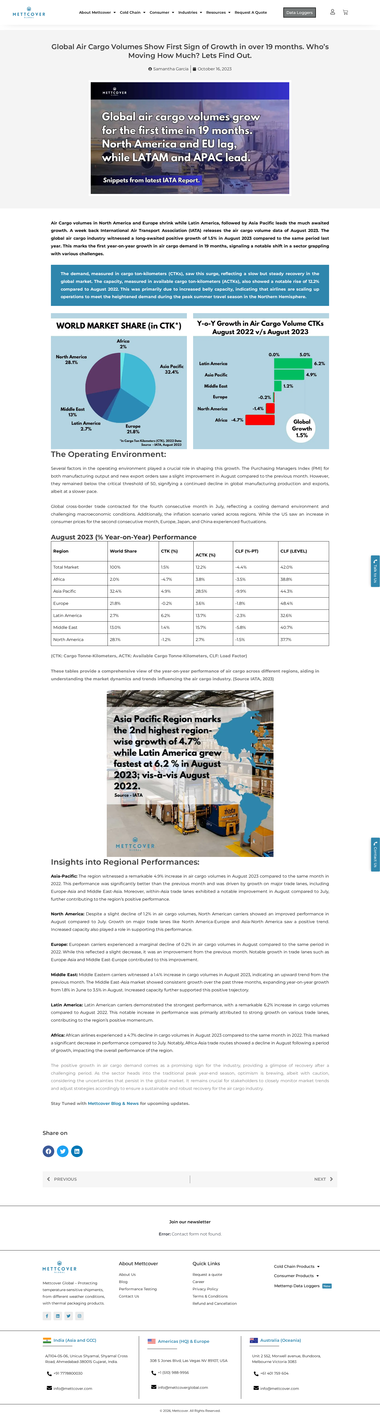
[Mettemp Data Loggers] (304, 1286)
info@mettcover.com (73, 1388)
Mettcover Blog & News (113, 1103)
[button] (48, 1151)
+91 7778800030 (68, 1373)
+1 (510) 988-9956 (173, 1372)
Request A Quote (251, 12)
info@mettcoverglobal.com (183, 1387)
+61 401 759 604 (274, 1373)
